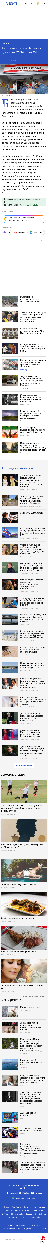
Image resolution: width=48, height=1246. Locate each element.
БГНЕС (10, 95)
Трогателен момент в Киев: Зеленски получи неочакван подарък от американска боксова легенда (32, 751)
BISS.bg (5, 1214)
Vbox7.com (16, 1207)
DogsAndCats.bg (22, 1210)
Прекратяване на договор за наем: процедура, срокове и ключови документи (33, 363)
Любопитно (24, 573)
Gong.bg (27, 1207)
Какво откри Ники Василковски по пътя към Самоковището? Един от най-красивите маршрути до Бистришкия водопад (32, 1045)
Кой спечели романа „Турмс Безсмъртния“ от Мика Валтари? (22, 845)
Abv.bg (6, 1207)
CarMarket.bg (37, 1210)
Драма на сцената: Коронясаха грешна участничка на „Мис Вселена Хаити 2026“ (30, 733)
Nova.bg (8, 1210)
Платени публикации (26, 1229)
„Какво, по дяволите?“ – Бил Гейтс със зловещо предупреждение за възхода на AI (32, 717)
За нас (10, 1225)
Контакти (42, 1229)
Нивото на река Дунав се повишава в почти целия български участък (33, 665)
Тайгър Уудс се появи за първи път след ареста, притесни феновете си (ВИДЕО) (32, 601)
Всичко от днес (24, 766)
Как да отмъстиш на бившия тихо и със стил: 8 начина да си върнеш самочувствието (32, 1079)
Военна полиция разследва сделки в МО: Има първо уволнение (32, 330)
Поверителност (8, 1229)
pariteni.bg (23, 370)
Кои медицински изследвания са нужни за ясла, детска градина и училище (33, 700)
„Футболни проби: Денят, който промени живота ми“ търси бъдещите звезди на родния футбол (21, 808)
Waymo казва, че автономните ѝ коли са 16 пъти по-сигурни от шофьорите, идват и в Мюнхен (32, 381)
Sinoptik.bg (31, 1214)
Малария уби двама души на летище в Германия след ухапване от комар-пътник (33, 618)
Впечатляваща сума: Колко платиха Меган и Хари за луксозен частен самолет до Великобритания (32, 683)
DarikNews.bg (39, 1207)
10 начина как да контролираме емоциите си (22, 986)
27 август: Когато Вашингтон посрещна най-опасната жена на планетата (31, 398)
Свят (22, 490)
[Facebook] (24, 1232)
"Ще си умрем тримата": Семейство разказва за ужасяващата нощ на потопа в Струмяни (32, 499)
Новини (5, 43)
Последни (29, 3)
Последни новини (17, 468)
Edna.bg (23, 1217)
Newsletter (21, 233)
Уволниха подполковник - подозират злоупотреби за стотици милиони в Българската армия (32, 1166)
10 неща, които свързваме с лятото (18, 884)
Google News (38, 233)
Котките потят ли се (30, 1007)
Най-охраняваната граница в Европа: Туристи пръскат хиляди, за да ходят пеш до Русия (33, 446)
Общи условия (34, 1225)
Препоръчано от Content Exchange (33, 997)
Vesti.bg (11, 3)
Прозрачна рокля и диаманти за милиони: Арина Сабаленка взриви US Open (33, 347)
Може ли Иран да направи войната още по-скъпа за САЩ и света (33, 429)
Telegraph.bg (35, 1217)
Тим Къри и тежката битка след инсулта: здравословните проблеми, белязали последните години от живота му (31, 1097)
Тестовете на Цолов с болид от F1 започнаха (31, 1129)
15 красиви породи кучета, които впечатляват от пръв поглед (30, 1026)
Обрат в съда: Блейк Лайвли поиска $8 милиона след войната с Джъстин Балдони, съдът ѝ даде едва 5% (32, 549)
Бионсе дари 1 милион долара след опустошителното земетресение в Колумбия (31, 584)
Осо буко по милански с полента (17, 918)
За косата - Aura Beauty (31, 512)
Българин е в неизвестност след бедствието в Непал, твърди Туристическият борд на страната (32, 1148)
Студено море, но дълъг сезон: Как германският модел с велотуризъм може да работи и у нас (32, 634)
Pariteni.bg (12, 1217)
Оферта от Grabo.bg (27, 516)
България (23, 506)
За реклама (20, 1225)
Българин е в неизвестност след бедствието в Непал (30, 299)
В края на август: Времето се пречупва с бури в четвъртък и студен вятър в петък (33, 414)
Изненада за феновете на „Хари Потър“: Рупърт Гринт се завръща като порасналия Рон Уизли (32, 566)
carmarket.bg (24, 388)
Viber (8, 233)
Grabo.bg (42, 1214)
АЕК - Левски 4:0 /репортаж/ (28, 1113)
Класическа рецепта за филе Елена (18, 951)
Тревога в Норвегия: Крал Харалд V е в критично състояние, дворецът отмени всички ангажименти (33, 317)
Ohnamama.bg (17, 1214)
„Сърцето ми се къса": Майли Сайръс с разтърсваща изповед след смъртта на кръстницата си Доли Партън (31, 481)
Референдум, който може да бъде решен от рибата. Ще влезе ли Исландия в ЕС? (32, 531)
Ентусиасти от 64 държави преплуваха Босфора (31, 1062)
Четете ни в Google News (26, 1198)
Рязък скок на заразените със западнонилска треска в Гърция (33, 649)
